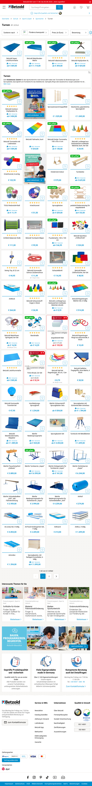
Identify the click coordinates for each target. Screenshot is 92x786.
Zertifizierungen (60, 727)
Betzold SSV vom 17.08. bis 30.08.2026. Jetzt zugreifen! (44, 2)
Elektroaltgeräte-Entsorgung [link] (41, 737)
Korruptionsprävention (53, 784)
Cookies (84, 784)
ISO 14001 (82, 724)
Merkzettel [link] (39, 732)
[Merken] (19, 53)
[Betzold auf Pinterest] (41, 778)
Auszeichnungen (60, 732)
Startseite (5, 19)
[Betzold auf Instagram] (34, 778)
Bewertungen (75, 784)
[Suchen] (59, 7)
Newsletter (39, 711)
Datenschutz (20, 784)
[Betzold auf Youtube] (55, 778)
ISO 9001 (82, 730)
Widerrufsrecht (37, 784)
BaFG (65, 784)
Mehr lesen (7, 84)
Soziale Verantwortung (62, 719)
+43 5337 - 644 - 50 (78, 682)
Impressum (9, 784)
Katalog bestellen (41, 715)
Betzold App (39, 727)
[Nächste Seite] (56, 576)
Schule (15, 19)
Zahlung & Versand (42, 719)
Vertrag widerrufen (11, 760)
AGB (28, 784)
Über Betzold (58, 711)
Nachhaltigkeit (59, 723)
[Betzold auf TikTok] (47, 778)
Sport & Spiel (27, 19)
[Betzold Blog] (63, 778)
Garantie (38, 742)
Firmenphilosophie (61, 715)
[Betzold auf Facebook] (28, 778)
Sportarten (40, 19)
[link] (81, 7)
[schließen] (90, 2)
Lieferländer (39, 723)
